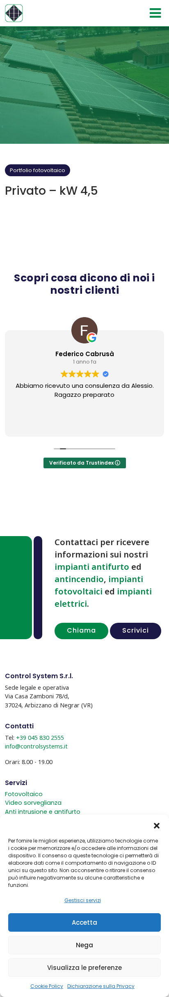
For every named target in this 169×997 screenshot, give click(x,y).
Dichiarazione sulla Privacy (101, 986)
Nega (84, 945)
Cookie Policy (46, 986)
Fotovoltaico (24, 794)
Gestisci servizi (82, 900)
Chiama (81, 630)
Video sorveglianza (33, 803)
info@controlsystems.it (36, 746)
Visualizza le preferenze (84, 967)
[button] (157, 825)
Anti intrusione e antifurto (42, 812)
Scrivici (135, 630)
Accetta (84, 922)
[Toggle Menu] (155, 13)
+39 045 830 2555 (40, 737)
